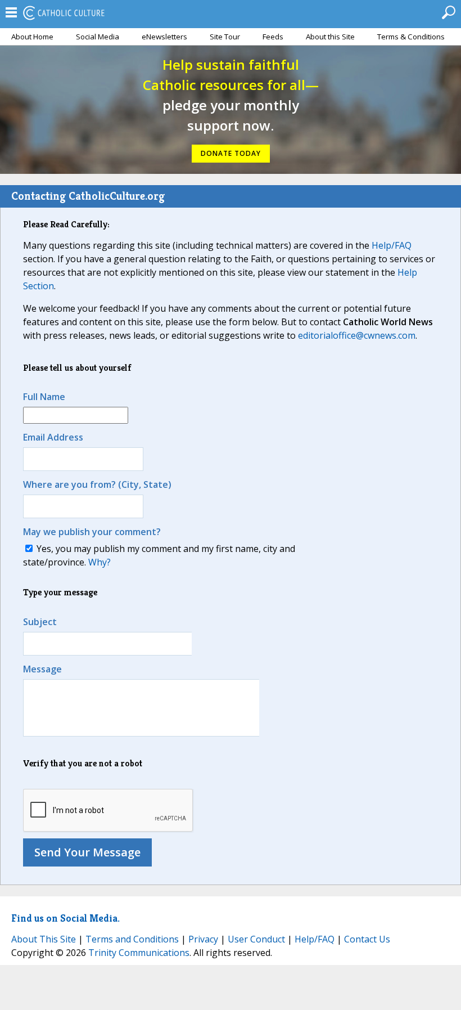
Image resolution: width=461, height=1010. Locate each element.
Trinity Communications (138, 952)
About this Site (330, 37)
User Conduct (256, 939)
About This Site (43, 939)
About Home (32, 37)
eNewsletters (164, 37)
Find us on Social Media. (65, 918)
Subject (40, 622)
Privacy (203, 939)
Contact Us (367, 939)
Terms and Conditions (132, 939)
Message (42, 669)
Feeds (273, 37)
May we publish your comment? (92, 532)
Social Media (97, 37)
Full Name (44, 396)
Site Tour (225, 37)
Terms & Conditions (411, 37)
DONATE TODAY (231, 153)
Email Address (53, 437)
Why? (99, 562)
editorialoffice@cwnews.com (356, 335)
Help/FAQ (392, 245)
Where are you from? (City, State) (97, 484)
